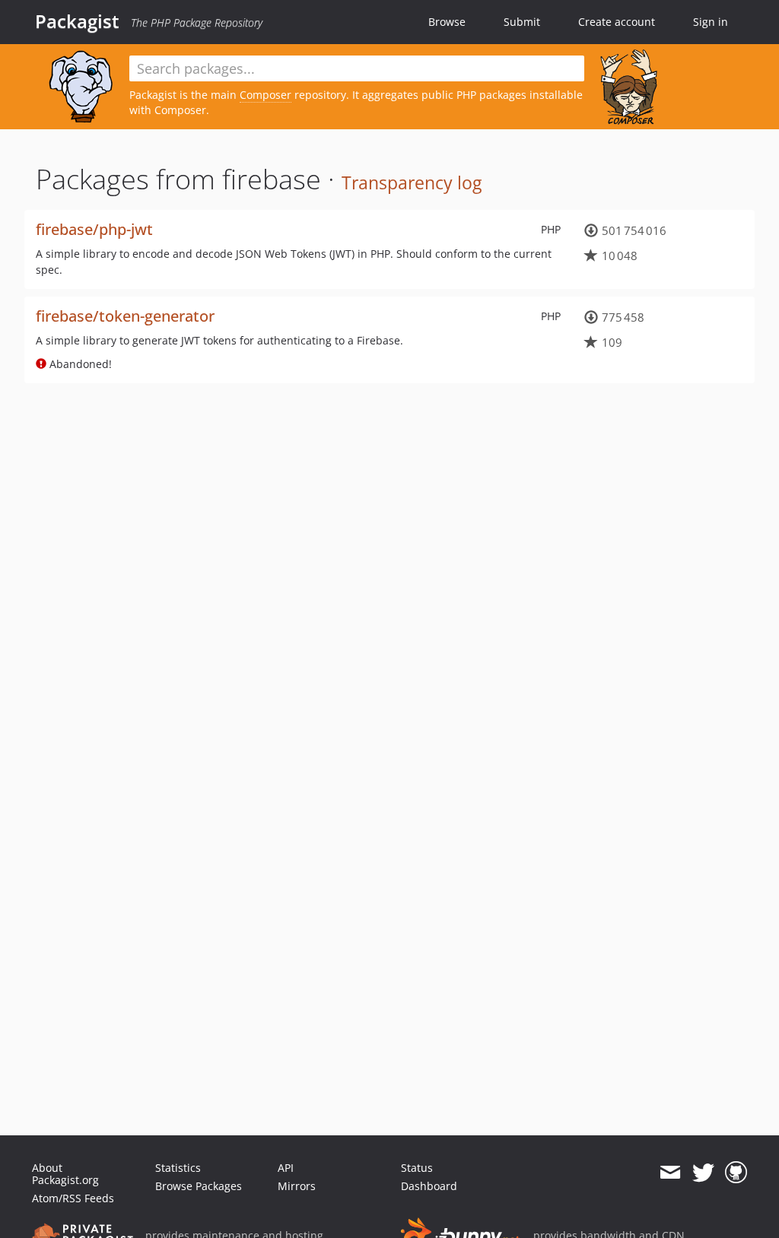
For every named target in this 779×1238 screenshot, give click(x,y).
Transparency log (412, 182)
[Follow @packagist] (703, 1172)
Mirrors (297, 1186)
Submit (522, 21)
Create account (616, 21)
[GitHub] (736, 1172)
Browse (447, 21)
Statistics (178, 1167)
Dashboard (429, 1186)
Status (417, 1167)
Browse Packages (198, 1186)
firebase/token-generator (125, 316)
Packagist (77, 21)
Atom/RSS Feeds (73, 1198)
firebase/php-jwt (94, 229)
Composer (265, 94)
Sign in (710, 21)
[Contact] (670, 1172)
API (286, 1167)
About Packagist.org (65, 1173)
